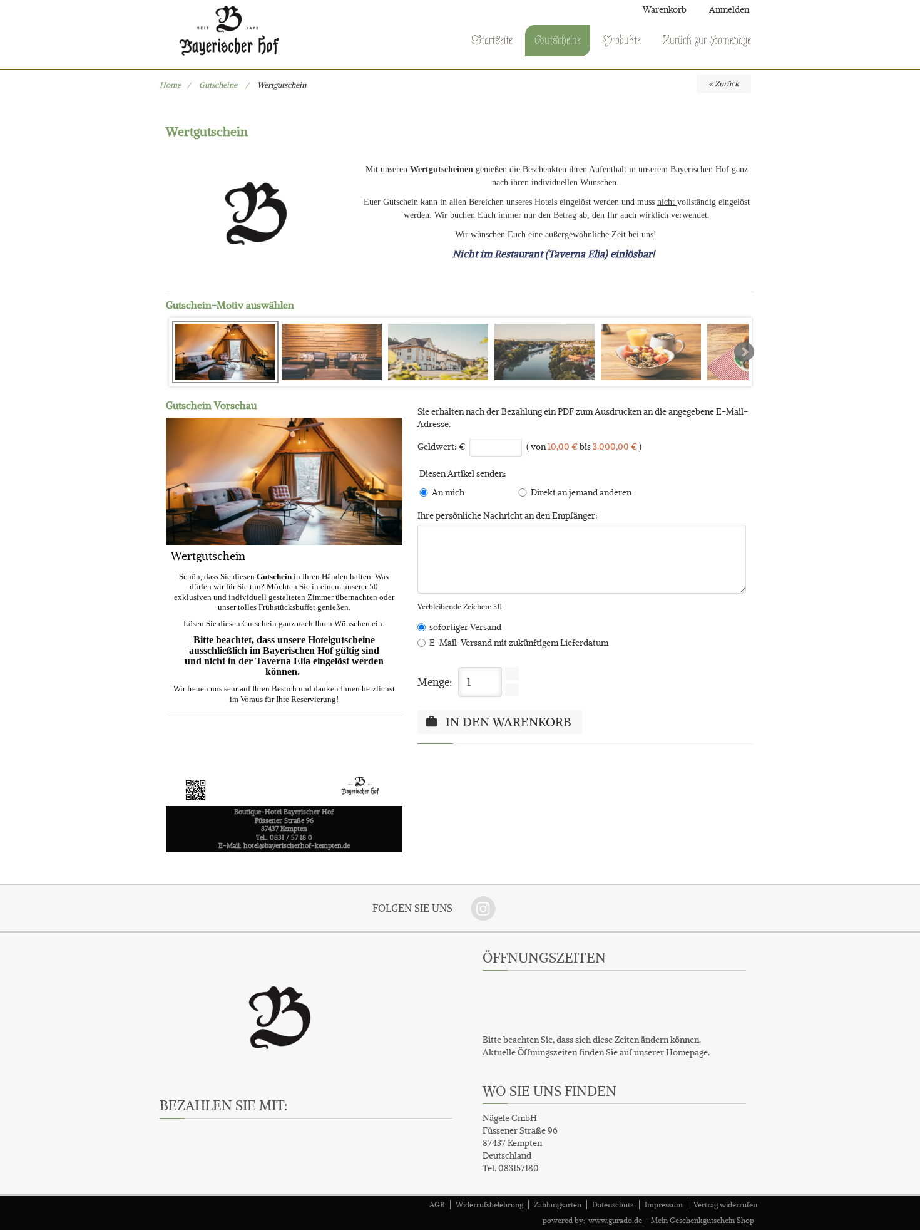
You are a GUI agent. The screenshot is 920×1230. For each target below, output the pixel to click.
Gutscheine (219, 85)
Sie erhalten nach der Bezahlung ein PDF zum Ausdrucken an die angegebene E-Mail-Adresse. (582, 418)
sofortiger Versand (463, 627)
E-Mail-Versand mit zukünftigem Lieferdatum (517, 642)
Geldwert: (437, 446)
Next (744, 352)
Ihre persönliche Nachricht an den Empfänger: (507, 515)
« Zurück (723, 83)
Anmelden (729, 9)
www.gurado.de (615, 1220)
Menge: (434, 682)
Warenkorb (665, 9)
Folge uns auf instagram (483, 908)
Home (170, 85)
